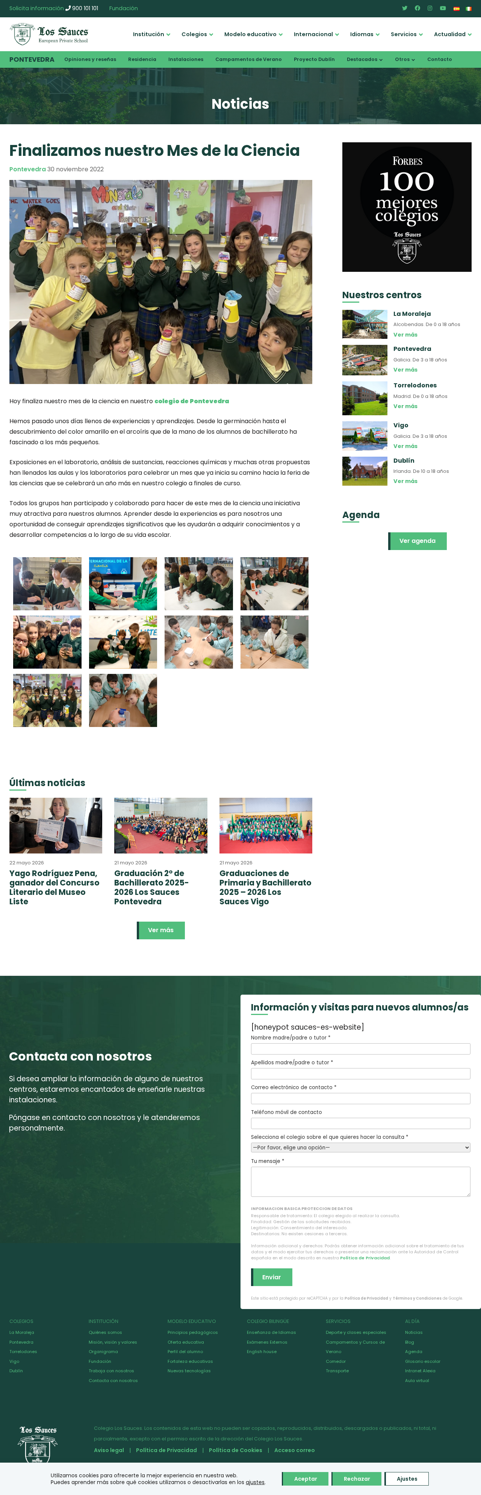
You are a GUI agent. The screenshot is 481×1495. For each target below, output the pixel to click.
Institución (148, 34)
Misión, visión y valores (113, 1342)
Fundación (123, 8)
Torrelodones (23, 1352)
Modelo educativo (250, 34)
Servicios (404, 34)
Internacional (313, 34)
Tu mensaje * (267, 1161)
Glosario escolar (422, 1361)
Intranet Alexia (420, 1371)
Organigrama (103, 1352)
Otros (402, 59)
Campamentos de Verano (248, 59)
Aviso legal (109, 1450)
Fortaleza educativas (190, 1361)
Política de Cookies (235, 1450)
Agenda (413, 1352)
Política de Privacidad (365, 1258)
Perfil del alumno (185, 1352)
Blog (409, 1342)
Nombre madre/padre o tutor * (290, 1037)
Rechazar (357, 1479)
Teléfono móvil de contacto (286, 1112)
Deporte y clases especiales (356, 1332)
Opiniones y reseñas (90, 59)
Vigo (14, 1361)
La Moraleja (21, 1332)
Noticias (414, 1332)
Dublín (16, 1371)
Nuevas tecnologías (189, 1371)
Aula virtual (417, 1381)
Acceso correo (294, 1450)
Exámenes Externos (267, 1342)
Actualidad (450, 34)
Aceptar (305, 1479)
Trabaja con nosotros (111, 1371)
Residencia (142, 59)
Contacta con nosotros (113, 1381)
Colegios (194, 34)
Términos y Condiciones (417, 1298)
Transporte (337, 1371)
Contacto (439, 59)
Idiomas (362, 34)
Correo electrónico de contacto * (293, 1087)
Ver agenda (417, 540)
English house (262, 1352)
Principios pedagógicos (193, 1332)
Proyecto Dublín (314, 59)
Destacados (362, 59)
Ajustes (407, 1479)
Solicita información (36, 8)
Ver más (161, 930)
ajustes (255, 1482)
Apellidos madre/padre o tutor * (292, 1062)
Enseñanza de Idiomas (271, 1332)
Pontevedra (31, 59)
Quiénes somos (105, 1332)
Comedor (336, 1361)
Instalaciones (185, 59)
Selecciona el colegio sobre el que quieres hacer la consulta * (329, 1137)
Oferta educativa (186, 1342)
